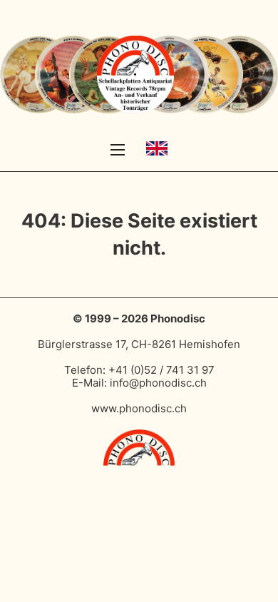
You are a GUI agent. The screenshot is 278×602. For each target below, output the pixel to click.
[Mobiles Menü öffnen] (117, 149)
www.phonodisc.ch (139, 408)
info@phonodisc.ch (158, 382)
